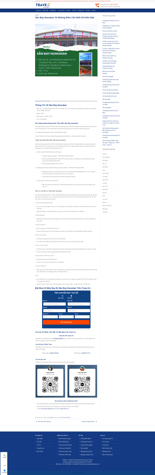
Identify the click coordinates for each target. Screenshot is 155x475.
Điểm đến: (70, 300)
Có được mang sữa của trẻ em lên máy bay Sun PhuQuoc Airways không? (111, 43)
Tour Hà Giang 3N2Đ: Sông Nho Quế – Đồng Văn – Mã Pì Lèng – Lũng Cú (110, 142)
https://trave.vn (65, 408)
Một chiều (61, 298)
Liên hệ (93, 10)
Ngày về (69, 307)
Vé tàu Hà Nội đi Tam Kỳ (109, 96)
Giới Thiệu (45, 10)
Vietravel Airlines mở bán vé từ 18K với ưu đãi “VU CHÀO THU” (110, 123)
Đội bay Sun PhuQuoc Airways (108, 72)
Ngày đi (45, 307)
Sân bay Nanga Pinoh (88, 421)
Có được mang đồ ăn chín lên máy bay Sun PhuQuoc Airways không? (111, 50)
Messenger (5, 472)
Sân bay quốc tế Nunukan (42, 101)
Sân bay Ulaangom (108, 76)
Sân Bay (37, 15)
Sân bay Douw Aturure (44, 421)
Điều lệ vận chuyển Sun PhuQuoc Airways (109, 57)
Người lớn (46, 314)
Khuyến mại (81, 10)
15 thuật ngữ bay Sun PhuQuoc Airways (108, 67)
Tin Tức (74, 10)
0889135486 (54, 353)
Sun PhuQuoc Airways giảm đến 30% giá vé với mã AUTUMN (110, 130)
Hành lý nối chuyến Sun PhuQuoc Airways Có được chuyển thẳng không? (110, 36)
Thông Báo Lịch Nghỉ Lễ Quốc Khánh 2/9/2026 (111, 27)
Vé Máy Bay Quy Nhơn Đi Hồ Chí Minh (110, 86)
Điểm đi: (45, 300)
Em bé (76, 314)
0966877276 (85, 353)
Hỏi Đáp (88, 10)
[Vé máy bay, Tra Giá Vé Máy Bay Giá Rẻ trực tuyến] (43, 5)
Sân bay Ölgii (106, 99)
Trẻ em (60, 314)
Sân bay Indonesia (66, 417)
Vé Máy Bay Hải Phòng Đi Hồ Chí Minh (110, 136)
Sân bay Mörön (106, 107)
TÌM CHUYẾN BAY (66, 322)
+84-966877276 (76, 464)
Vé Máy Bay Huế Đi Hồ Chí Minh (110, 111)
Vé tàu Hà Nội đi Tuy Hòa (109, 31)
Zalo (5, 465)
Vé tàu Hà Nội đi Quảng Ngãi (110, 93)
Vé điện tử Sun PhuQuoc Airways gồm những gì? (109, 62)
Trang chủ (38, 10)
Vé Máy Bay (53, 10)
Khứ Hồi (70, 298)
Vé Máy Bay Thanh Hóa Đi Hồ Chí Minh (111, 117)
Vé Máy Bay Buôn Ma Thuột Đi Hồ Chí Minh (110, 80)
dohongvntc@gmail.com (48, 408)
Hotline (4, 457)
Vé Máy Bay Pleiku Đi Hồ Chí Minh (110, 21)
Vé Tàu (68, 10)
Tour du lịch (61, 10)
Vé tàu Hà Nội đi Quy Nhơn (110, 90)
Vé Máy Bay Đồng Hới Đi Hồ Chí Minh (110, 103)
